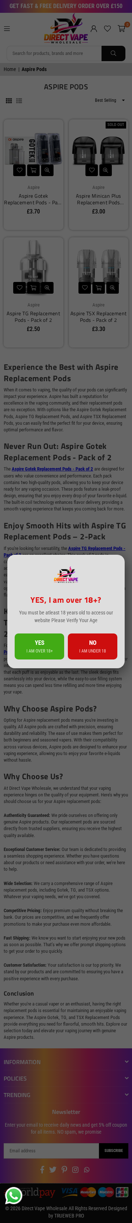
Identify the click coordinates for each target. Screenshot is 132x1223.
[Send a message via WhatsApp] (14, 1196)
